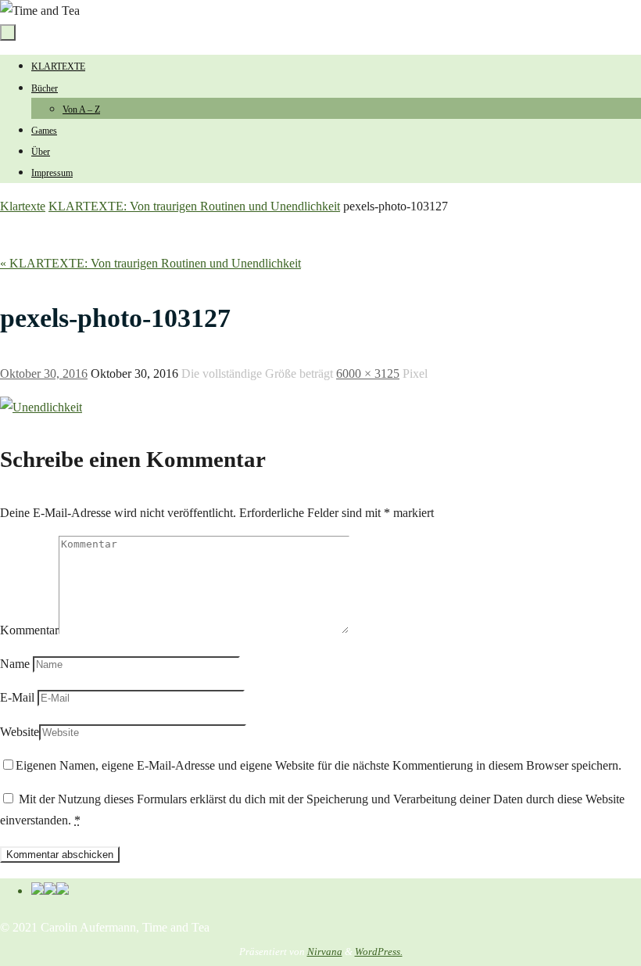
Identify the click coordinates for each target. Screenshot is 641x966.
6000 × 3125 (367, 373)
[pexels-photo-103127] (41, 407)
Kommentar (29, 630)
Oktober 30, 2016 (44, 373)
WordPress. (379, 951)
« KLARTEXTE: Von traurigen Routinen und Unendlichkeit (150, 263)
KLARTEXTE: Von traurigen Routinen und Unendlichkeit (194, 206)
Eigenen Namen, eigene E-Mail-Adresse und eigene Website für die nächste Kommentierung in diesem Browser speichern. (318, 765)
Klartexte (22, 206)
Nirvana (324, 951)
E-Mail (17, 697)
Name (15, 663)
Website (19, 731)
